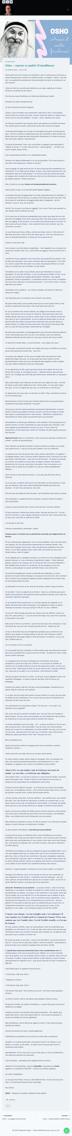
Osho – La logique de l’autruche (14, 1117)
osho (8, 1105)
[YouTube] (11, 1)
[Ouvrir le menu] (68, 9)
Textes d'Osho (10, 61)
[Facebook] (3, 1)
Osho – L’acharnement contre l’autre (56, 1117)
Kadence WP (55, 1130)
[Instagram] (7, 1)
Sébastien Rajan (12, 70)
